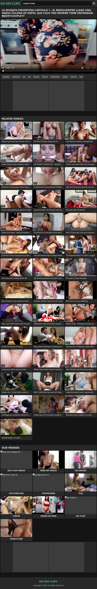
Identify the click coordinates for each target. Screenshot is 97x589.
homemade (55, 77)
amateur (6, 77)
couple (65, 77)
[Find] (94, 3)
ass (29, 77)
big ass (36, 77)
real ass (74, 77)
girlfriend (16, 77)
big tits (45, 77)
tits (24, 77)
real (81, 77)
